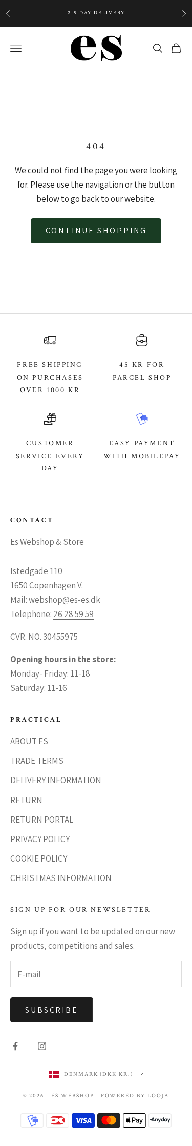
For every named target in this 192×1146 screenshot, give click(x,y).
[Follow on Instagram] (42, 1046)
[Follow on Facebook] (15, 1046)
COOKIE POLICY (38, 858)
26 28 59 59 (73, 614)
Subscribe (51, 1010)
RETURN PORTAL (41, 819)
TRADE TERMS (36, 760)
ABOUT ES (29, 741)
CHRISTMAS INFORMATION (61, 878)
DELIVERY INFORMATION (55, 780)
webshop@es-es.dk (64, 599)
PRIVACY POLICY (40, 839)
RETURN (26, 800)
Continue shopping (96, 230)
